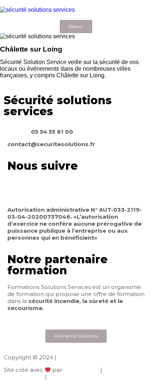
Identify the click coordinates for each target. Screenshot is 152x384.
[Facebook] (16, 188)
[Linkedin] (36, 188)
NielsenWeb (81, 369)
